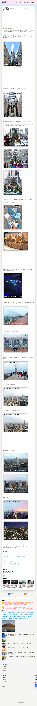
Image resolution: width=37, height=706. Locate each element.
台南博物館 (15, 614)
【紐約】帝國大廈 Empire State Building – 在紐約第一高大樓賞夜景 (14, 556)
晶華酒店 (31, 614)
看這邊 (10, 37)
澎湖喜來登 (5, 616)
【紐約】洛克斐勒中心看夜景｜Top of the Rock (11, 563)
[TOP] (36, 690)
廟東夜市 (32, 612)
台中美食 (24, 2)
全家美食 (4, 618)
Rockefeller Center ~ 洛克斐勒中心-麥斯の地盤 (11, 564)
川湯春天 (10, 616)
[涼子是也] (5, 2)
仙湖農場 (20, 618)
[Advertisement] (18, 19)
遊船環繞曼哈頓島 (29, 26)
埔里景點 (18, 612)
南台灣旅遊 (4, 670)
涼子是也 (17, 702)
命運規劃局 (27, 357)
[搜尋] (34, 598)
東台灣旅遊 (4, 679)
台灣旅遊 (15, 2)
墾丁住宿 (21, 614)
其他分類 (4, 666)
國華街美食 (26, 618)
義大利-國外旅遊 (5, 684)
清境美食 (10, 614)
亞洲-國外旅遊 (5, 664)
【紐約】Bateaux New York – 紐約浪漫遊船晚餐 (11, 554)
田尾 (13, 612)
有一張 (4, 331)
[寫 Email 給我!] (36, 682)
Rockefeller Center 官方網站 (8, 561)
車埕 (10, 612)
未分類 (4, 677)
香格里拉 (26, 614)
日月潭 (23, 612)
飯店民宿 (28, 2)
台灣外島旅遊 (5, 673)
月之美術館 (10, 618)
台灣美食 (19, 2)
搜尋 (2, 596)
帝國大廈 (23, 30)
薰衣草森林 (29, 616)
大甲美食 (4, 614)
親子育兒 (4, 686)
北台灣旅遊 (4, 668)
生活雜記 (4, 681)
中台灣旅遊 (4, 662)
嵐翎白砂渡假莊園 (17, 616)
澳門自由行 (5, 612)
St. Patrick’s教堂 (9, 87)
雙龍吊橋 (23, 616)
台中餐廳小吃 (5, 672)
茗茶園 (15, 618)
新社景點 (27, 612)
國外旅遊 (32, 2)
